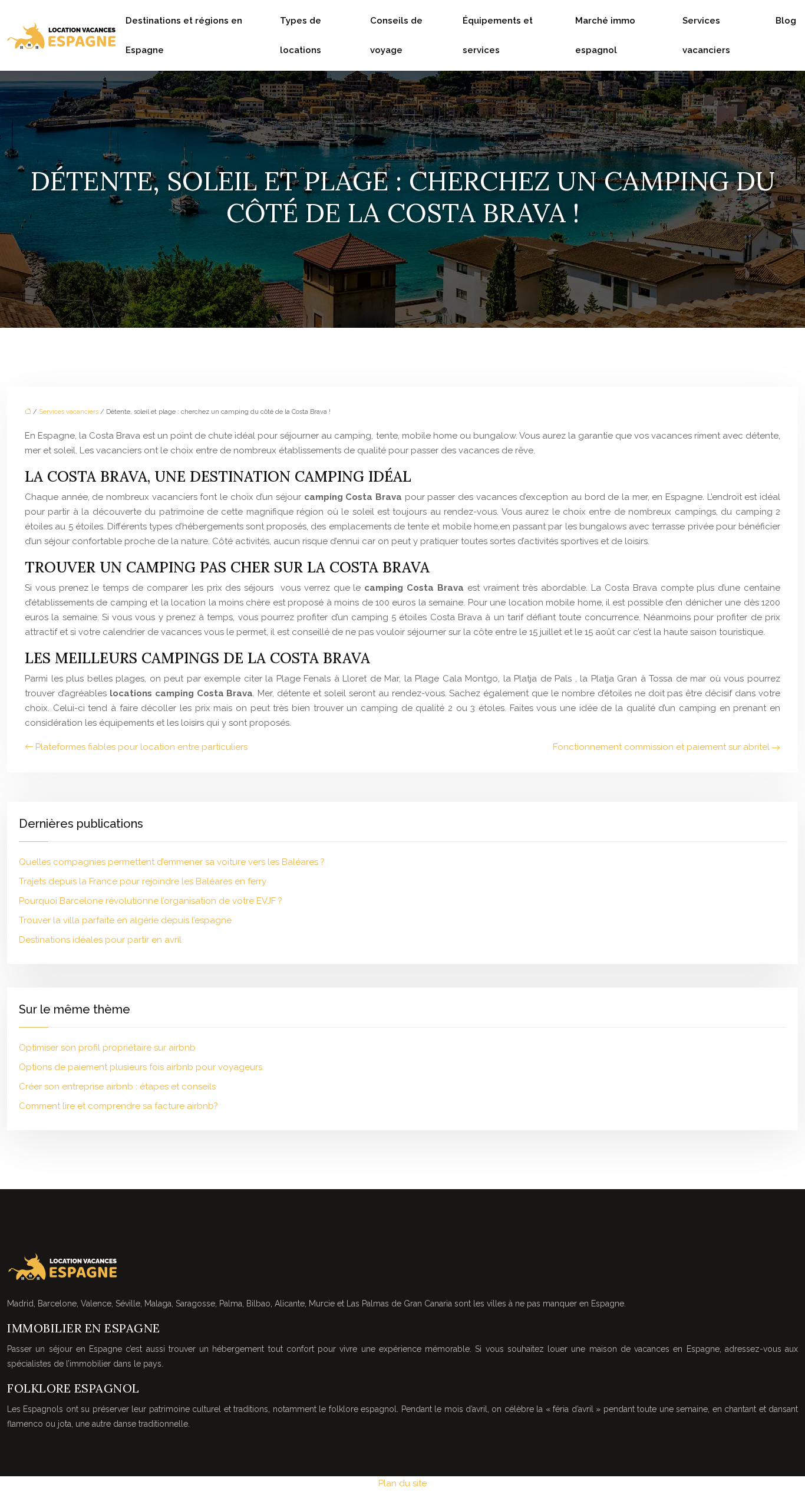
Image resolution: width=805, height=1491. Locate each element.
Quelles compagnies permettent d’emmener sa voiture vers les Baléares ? (172, 862)
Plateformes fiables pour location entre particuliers (141, 747)
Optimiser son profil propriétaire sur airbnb (107, 1047)
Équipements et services (498, 35)
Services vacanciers (706, 35)
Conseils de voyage (396, 35)
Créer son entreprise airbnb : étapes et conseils (117, 1086)
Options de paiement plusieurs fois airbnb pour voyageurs (140, 1067)
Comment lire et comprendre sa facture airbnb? (118, 1106)
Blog (786, 20)
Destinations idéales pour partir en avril (100, 939)
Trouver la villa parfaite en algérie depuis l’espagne (125, 920)
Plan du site (402, 1483)
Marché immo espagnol (605, 35)
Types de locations (300, 35)
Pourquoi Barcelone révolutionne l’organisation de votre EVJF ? (150, 901)
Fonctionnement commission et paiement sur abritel (661, 747)
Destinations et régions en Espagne (184, 35)
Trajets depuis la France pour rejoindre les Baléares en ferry (142, 881)
